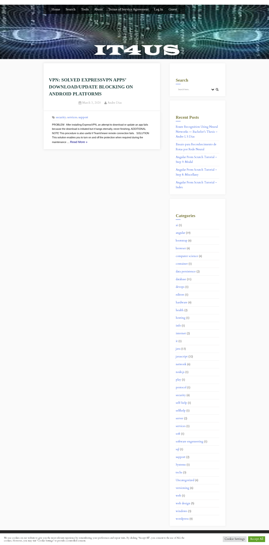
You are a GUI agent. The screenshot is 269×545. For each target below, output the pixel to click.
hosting (180, 318)
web (178, 496)
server (179, 418)
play (178, 380)
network (181, 364)
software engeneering (189, 442)
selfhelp (181, 411)
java (178, 349)
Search (71, 9)
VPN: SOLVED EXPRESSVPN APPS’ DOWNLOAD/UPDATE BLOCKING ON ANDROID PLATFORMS (91, 86)
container (182, 264)
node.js (180, 372)
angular (180, 233)
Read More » (78, 142)
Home (56, 9)
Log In (158, 9)
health (180, 310)
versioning (182, 488)
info (178, 326)
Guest (173, 9)
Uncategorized (185, 480)
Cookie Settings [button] (235, 539)
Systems (181, 465)
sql (177, 449)
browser (181, 248)
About (98, 9)
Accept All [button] (256, 539)
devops (180, 287)
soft (178, 434)
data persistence (186, 272)
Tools (85, 9)
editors (180, 295)
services (72, 117)
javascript (182, 357)
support (83, 117)
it (177, 341)
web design (183, 503)
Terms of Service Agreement (128, 9)
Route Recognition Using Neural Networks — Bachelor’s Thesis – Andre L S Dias (197, 132)
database (181, 279)
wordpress (182, 519)
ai (177, 225)
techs (179, 472)
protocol (181, 387)
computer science (187, 256)
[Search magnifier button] (217, 89)
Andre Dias (115, 103)
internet (181, 333)
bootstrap (181, 241)
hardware (181, 302)
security (61, 117)
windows (181, 511)
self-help (181, 403)
